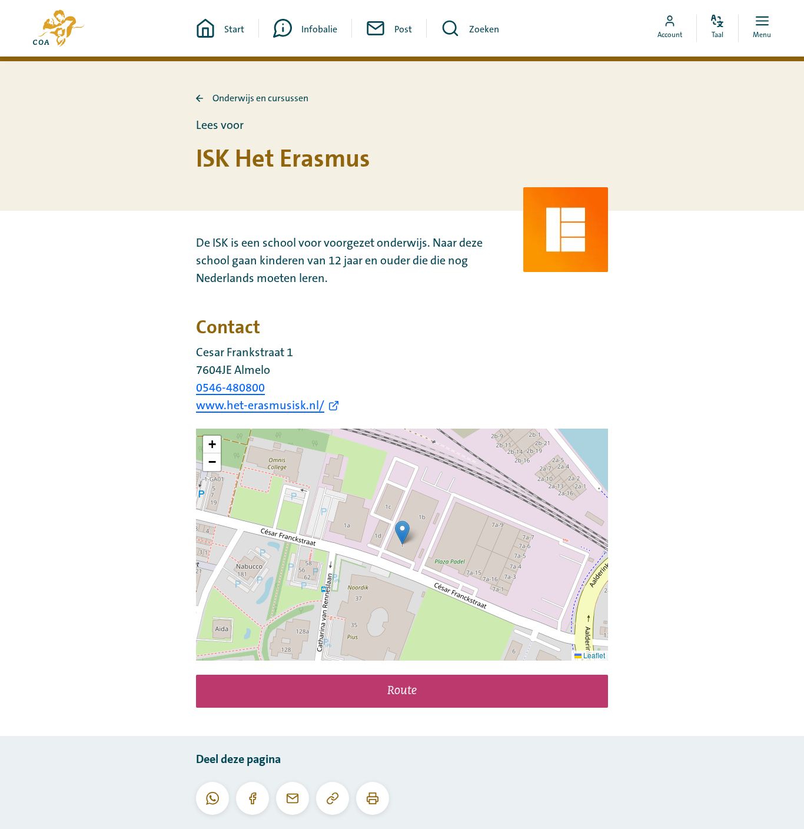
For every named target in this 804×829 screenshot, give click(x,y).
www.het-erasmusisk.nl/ (260, 405)
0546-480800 (230, 388)
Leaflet (593, 655)
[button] (402, 532)
